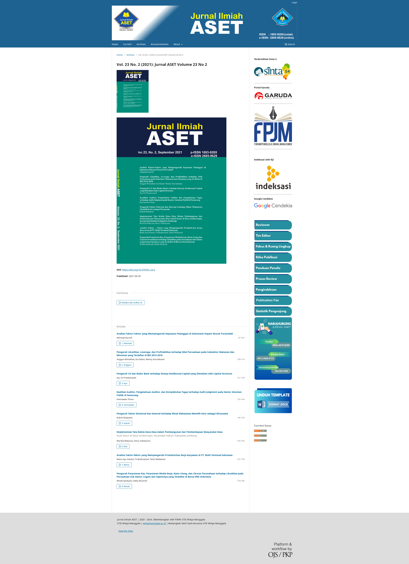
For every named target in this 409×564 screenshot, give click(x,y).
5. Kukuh (125, 423)
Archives (141, 44)
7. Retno (125, 464)
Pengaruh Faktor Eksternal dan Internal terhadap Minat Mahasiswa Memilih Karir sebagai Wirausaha (172, 413)
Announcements (159, 44)
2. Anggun (126, 364)
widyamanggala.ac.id (154, 523)
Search (291, 44)
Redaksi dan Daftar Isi (131, 302)
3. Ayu (124, 383)
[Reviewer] (273, 228)
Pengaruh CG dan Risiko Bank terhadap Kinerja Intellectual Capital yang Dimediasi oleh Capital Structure (174, 373)
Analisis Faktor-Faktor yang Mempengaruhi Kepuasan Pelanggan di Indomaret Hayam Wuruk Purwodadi (175, 333)
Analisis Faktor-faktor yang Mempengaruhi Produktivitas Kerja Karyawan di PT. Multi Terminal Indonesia (174, 455)
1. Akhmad (126, 343)
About (177, 44)
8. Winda (125, 486)
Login (294, 2)
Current (127, 44)
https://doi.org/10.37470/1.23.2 (138, 269)
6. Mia (124, 446)
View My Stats (125, 531)
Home (115, 44)
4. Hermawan (127, 404)
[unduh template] (273, 412)
